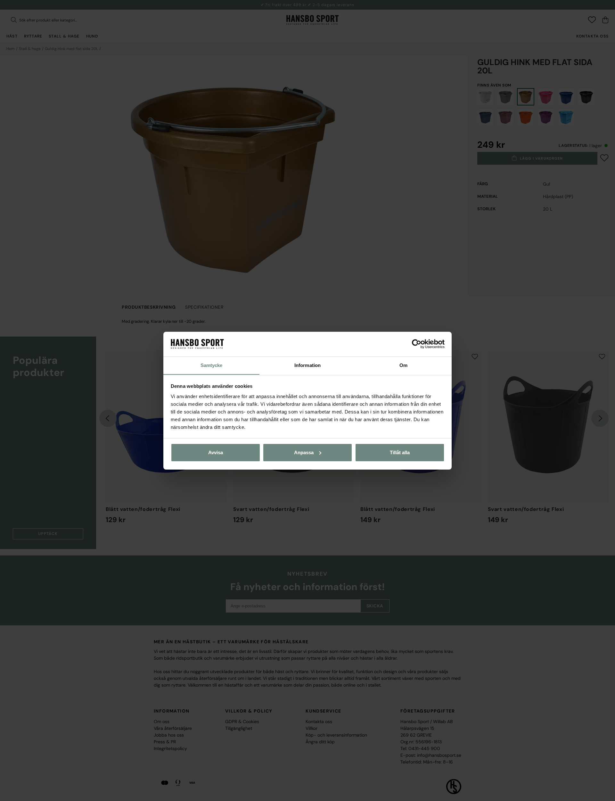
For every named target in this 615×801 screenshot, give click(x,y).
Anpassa (304, 452)
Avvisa (215, 452)
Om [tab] (403, 365)
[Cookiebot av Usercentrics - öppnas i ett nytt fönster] (417, 344)
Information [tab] (307, 365)
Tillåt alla (400, 452)
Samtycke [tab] (212, 365)
